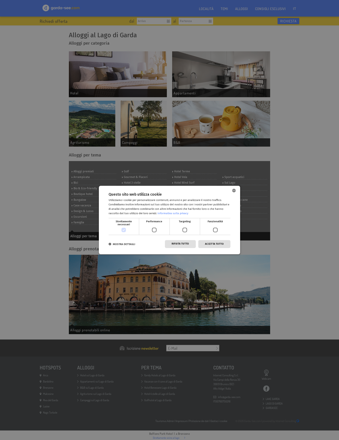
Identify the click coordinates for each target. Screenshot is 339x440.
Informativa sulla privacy (172, 213)
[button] (122, 244)
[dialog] (169, 220)
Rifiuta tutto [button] (180, 243)
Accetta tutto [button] (214, 243)
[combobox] (234, 190)
